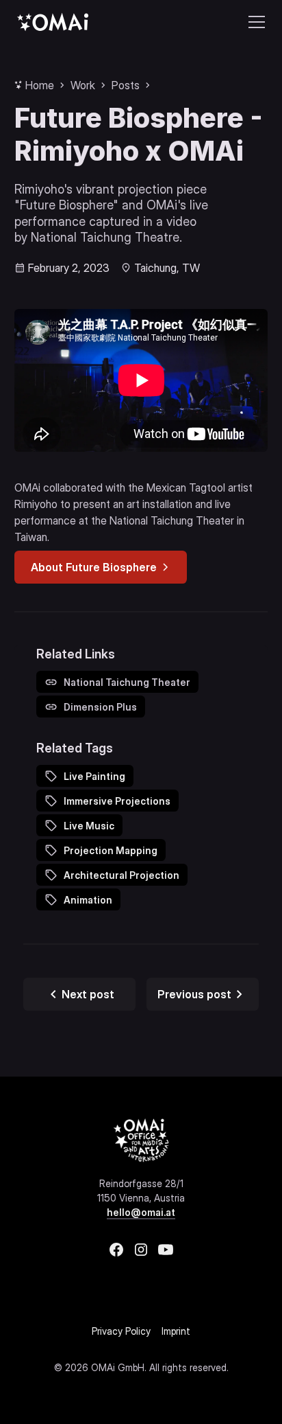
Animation (88, 900)
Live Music (89, 825)
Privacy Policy (121, 1331)
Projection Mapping (110, 850)
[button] (254, 21)
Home (39, 85)
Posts (126, 85)
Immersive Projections (117, 801)
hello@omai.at (141, 1212)
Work (82, 85)
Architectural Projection (121, 875)
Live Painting (94, 776)
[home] (52, 22)
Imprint (176, 1331)
